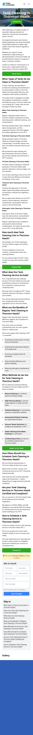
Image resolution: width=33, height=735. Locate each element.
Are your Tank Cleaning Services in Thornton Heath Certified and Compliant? (15, 639)
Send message (16, 594)
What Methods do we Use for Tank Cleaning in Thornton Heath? (16, 627)
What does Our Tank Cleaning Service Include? (14, 617)
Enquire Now (16, 267)
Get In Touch (16, 74)
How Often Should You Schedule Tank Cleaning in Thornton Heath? (15, 633)
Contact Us (17, 22)
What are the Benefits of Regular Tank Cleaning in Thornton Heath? (15, 622)
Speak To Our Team (16, 448)
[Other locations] (24, 4)
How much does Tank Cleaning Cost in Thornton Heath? (16, 611)
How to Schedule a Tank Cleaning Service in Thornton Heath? (15, 646)
